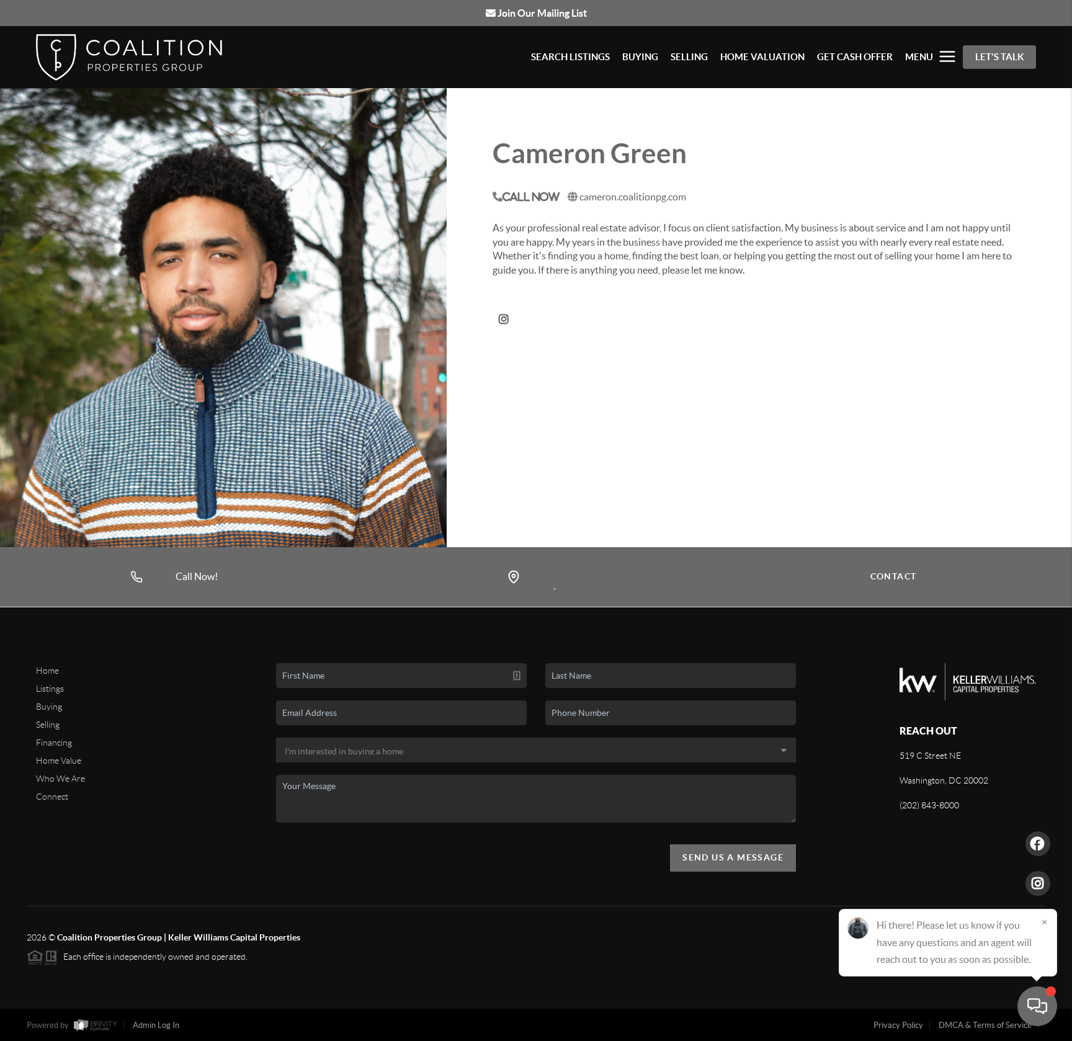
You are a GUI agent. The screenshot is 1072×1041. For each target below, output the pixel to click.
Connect (52, 797)
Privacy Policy (898, 1025)
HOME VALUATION (762, 56)
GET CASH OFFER (855, 56)
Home (47, 671)
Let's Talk (999, 56)
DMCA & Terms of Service (985, 1025)
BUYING (640, 56)
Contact (893, 576)
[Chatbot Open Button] (1037, 1006)
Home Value (58, 761)
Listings (50, 689)
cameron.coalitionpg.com (632, 196)
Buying (49, 707)
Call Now (531, 197)
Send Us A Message (733, 857)
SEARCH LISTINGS (570, 56)
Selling (48, 725)
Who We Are (60, 779)
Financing (54, 743)
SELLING (689, 56)
